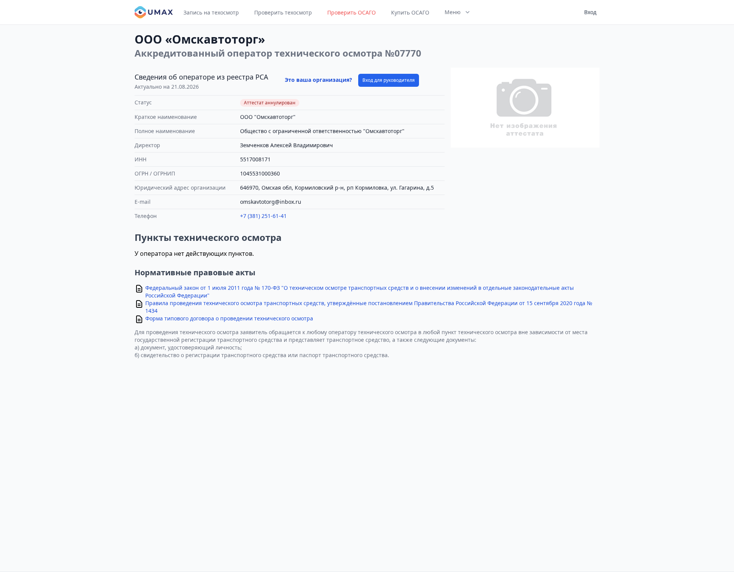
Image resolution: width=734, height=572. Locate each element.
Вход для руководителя (388, 80)
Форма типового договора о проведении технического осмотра (229, 318)
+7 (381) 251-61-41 (263, 215)
